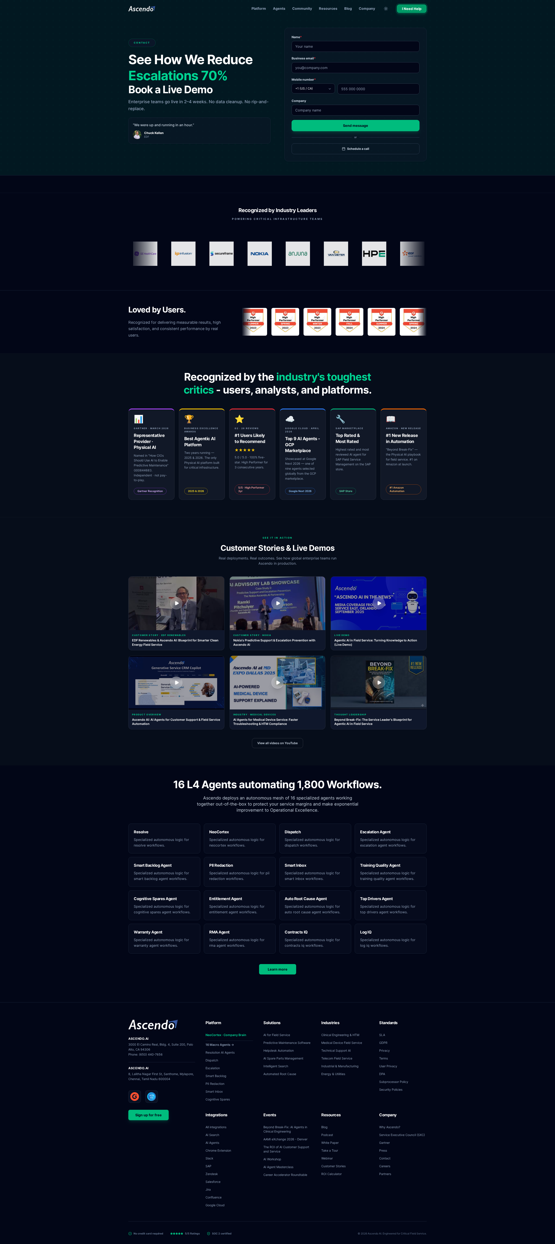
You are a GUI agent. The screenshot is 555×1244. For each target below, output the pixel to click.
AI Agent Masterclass (278, 1167)
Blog (348, 8)
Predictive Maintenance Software (286, 1043)
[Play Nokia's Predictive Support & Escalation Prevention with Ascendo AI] (277, 603)
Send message (355, 125)
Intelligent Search (275, 1066)
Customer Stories (333, 1166)
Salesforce (213, 1182)
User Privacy (388, 1066)
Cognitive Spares (218, 1099)
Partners (385, 1174)
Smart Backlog (216, 1076)
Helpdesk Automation (278, 1050)
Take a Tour (329, 1150)
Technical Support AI (336, 1050)
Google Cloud (215, 1205)
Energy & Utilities (333, 1074)
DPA (382, 1074)
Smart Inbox (214, 1091)
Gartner (384, 1142)
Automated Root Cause (279, 1074)
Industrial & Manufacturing (340, 1066)
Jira (208, 1189)
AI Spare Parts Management (283, 1058)
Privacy (384, 1050)
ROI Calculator (331, 1174)
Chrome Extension (218, 1150)
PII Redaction (215, 1083)
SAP (208, 1166)
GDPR (383, 1043)
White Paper (330, 1142)
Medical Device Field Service (341, 1043)
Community (302, 8)
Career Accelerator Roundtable (285, 1175)
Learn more (277, 969)
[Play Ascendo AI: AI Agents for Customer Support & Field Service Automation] (176, 682)
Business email (304, 58)
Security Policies (390, 1089)
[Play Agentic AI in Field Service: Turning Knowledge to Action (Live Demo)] (378, 603)
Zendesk (212, 1174)
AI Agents (212, 1142)
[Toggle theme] (386, 9)
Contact (384, 1158)
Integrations (216, 1115)
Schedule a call (358, 148)
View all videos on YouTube (277, 743)
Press (383, 1150)
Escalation (213, 1068)
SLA (382, 1035)
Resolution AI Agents (220, 1052)
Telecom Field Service (336, 1058)
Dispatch (212, 1060)
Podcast (327, 1135)
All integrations (216, 1127)
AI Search (212, 1135)
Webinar (327, 1158)
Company (367, 8)
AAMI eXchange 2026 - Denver (285, 1139)
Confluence (214, 1197)
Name (297, 37)
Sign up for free (148, 1115)
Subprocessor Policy (393, 1082)
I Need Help (411, 9)
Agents (279, 8)
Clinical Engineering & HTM (340, 1035)
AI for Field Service (276, 1035)
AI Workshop (272, 1159)
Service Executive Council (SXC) (402, 1135)
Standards (388, 1022)
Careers (384, 1166)
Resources (328, 8)
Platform (258, 8)
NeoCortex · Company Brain (226, 1035)
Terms (383, 1058)
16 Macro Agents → (220, 1044)
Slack (209, 1158)
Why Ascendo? (389, 1127)
